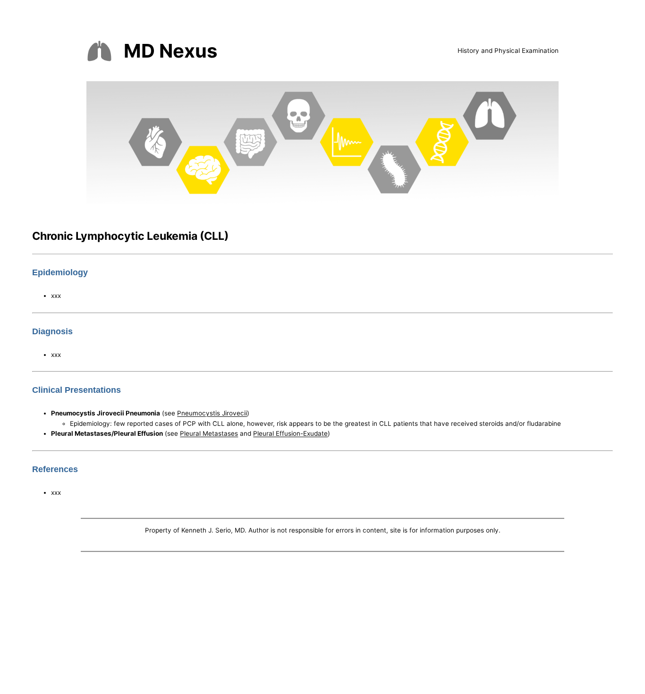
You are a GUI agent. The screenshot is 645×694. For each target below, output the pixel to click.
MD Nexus (170, 50)
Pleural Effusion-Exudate (290, 433)
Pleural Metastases (209, 433)
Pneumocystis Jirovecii (212, 413)
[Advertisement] (322, 625)
